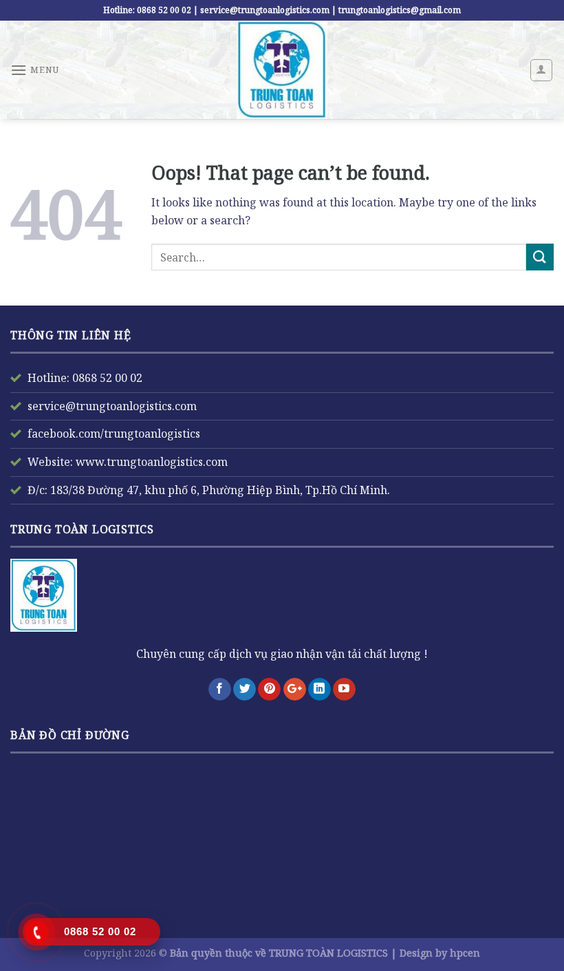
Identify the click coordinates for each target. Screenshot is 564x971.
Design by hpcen (440, 952)
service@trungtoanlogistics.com (112, 406)
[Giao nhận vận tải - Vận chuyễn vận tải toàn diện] (282, 70)
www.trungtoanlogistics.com (150, 461)
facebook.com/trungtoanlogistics (114, 433)
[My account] (541, 70)
